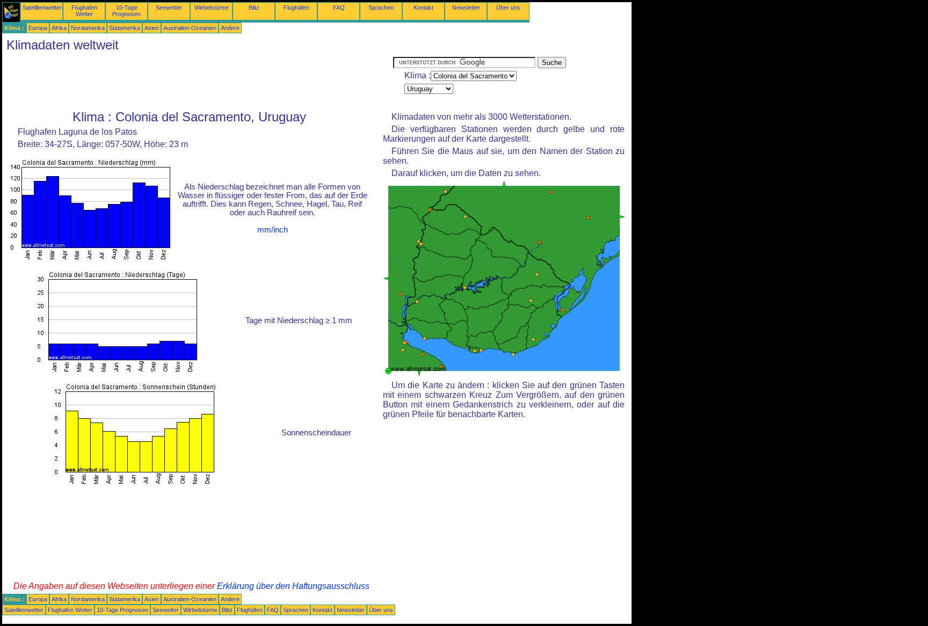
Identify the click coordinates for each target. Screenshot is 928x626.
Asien (151, 28)
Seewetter (169, 7)
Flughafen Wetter (84, 10)
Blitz (254, 7)
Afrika (59, 28)
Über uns (508, 7)
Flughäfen (296, 7)
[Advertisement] (197, 81)
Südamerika (124, 28)
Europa (37, 28)
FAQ (339, 7)
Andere (230, 28)
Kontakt (423, 7)
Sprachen (381, 7)
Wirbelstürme (211, 7)
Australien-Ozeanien (189, 28)
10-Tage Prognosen (126, 10)
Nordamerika (88, 28)
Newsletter (466, 7)
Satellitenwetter (42, 7)
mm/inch (272, 229)
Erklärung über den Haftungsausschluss (293, 586)
